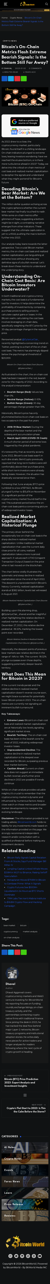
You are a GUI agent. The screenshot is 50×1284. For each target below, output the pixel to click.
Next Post (37, 1105)
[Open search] (46, 4)
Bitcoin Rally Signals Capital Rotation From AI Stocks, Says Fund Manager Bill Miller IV (25, 861)
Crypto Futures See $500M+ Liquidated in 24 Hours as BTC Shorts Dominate (24, 891)
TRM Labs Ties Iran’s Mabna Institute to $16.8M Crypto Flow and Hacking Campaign (25, 902)
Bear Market (9, 925)
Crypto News (16, 18)
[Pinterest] (17, 78)
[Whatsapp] (24, 78)
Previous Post (15, 1076)
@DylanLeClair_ (30, 339)
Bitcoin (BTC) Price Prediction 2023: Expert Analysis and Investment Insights (21, 1082)
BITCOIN (23, 925)
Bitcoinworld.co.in (27, 822)
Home (5, 18)
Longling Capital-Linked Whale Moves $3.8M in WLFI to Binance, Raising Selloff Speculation (25, 872)
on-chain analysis (11, 937)
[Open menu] (5, 4)
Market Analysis (30, 931)
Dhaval (8, 68)
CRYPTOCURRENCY (11, 931)
